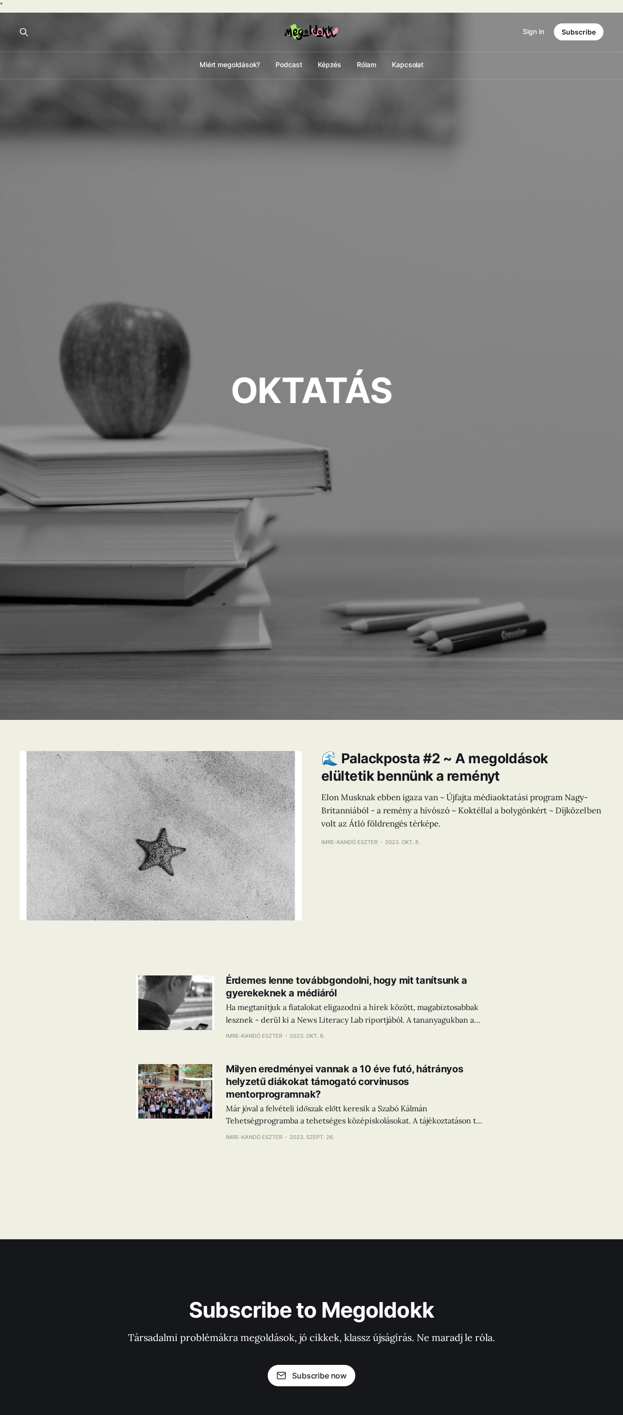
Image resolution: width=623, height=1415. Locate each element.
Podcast (288, 64)
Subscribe (579, 32)
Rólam (366, 64)
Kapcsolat (407, 64)
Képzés (330, 64)
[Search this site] (24, 32)
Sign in (533, 31)
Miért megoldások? (230, 64)
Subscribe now (319, 1375)
